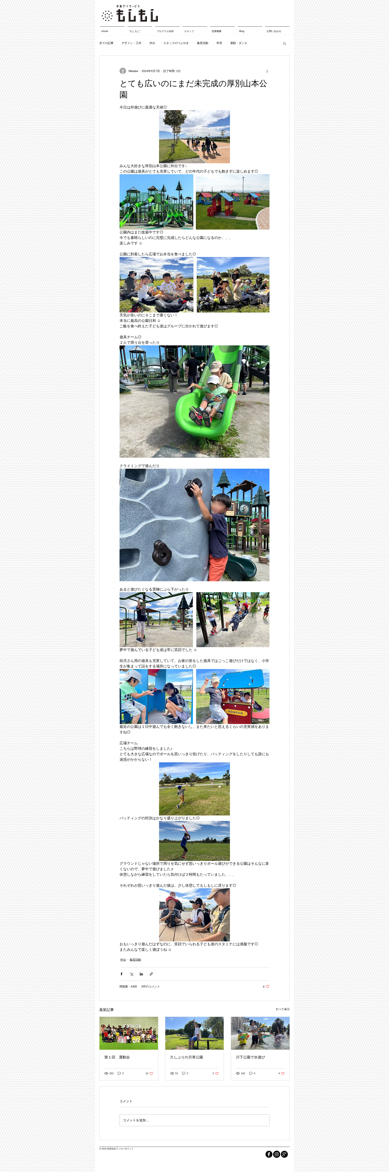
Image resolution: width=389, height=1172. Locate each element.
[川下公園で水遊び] (260, 1033)
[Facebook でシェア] (121, 974)
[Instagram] (276, 1154)
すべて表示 (283, 1009)
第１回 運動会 (117, 1057)
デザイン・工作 (131, 43)
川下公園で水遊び (250, 1057)
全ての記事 (106, 43)
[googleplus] (284, 1154)
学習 (219, 43)
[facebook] (269, 1154)
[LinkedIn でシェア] (141, 974)
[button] (284, 43)
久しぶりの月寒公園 (186, 1057)
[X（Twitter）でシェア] (131, 974)
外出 (152, 43)
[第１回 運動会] (128, 1033)
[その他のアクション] (267, 71)
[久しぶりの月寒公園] (194, 1033)
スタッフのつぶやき (176, 43)
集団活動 (202, 43)
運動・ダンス (238, 43)
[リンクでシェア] (151, 974)
